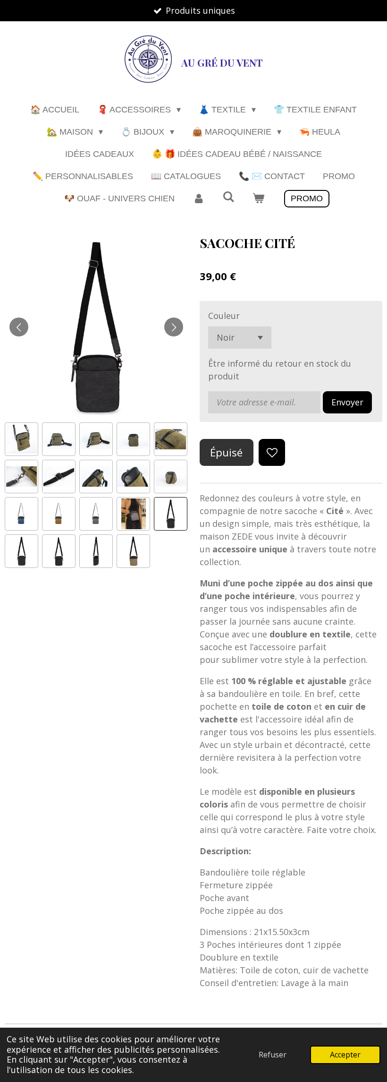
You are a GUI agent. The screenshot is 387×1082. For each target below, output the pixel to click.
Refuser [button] (272, 1054)
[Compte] (198, 198)
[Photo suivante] (173, 327)
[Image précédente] (18, 327)
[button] (21, 439)
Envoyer (347, 402)
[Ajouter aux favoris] (272, 452)
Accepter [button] (345, 1054)
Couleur (224, 315)
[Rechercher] (228, 197)
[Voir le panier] (258, 198)
